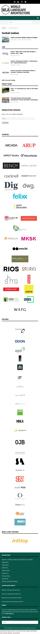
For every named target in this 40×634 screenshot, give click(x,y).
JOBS (3, 47)
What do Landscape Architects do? (11, 594)
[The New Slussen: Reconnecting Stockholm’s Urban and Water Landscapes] (5, 100)
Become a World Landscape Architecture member (17, 559)
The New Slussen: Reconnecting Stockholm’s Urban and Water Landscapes (24, 99)
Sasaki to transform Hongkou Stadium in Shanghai (24, 37)
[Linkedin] (18, 2)
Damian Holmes (27, 39)
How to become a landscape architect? (12, 601)
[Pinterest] (25, 2)
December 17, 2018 (16, 39)
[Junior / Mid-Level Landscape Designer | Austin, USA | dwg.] (5, 53)
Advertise (5, 568)
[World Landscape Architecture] (15, 15)
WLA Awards (9, 613)
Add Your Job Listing (8, 80)
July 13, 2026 (15, 102)
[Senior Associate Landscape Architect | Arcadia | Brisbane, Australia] (5, 72)
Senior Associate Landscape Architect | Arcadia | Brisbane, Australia (23, 71)
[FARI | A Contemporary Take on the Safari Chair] (5, 90)
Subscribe (5, 122)
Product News (7, 84)
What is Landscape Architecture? (11, 590)
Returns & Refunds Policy (10, 581)
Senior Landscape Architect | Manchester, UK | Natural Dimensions (24, 62)
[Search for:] (20, 22)
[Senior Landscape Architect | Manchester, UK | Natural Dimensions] (5, 63)
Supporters (5, 562)
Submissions (6, 570)
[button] (37, 17)
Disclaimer (5, 579)
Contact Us (5, 573)
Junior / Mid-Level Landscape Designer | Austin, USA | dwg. (23, 52)
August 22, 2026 (16, 55)
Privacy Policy (6, 576)
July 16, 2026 (15, 74)
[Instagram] (14, 2)
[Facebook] (21, 2)
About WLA (5, 565)
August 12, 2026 (16, 65)
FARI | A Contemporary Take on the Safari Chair (24, 89)
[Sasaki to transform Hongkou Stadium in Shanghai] (5, 39)
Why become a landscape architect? (12, 598)
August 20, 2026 (16, 92)
